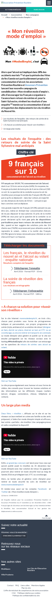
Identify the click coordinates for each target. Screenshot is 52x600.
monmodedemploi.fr (28, 318)
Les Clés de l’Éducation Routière (36, 569)
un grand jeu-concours (16, 463)
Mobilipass (5, 569)
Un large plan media (11, 128)
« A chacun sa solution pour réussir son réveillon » (24, 124)
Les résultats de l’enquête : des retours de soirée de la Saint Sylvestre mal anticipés (25, 119)
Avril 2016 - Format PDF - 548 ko (28, 292)
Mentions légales (38, 585)
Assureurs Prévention (36, 85)
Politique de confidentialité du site (26, 595)
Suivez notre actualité (14, 525)
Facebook (42, 489)
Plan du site (26, 588)
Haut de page (46, 518)
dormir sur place (16, 330)
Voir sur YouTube (8, 381)
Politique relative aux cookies (28, 593)
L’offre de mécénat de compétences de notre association (26, 590)
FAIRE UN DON (39, 10)
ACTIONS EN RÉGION (13, 10)
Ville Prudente (7, 575)
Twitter (4, 492)
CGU (14, 593)
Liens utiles (25, 585)
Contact (10, 585)
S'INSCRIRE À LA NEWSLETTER (14, 536)
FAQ (17, 585)
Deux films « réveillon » (12, 413)
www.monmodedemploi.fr (12, 484)
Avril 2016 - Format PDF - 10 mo (28, 270)
